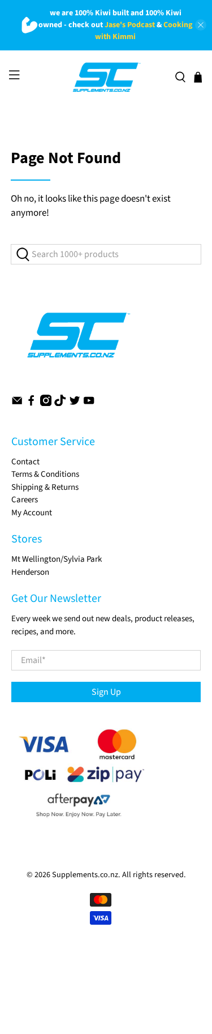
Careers (24, 500)
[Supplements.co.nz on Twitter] (74, 403)
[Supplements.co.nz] (106, 77)
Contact (25, 462)
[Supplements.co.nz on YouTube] (88, 403)
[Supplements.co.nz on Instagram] (45, 403)
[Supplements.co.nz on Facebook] (31, 403)
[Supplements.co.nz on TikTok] (60, 403)
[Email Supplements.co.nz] (17, 403)
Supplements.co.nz (85, 875)
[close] (200, 25)
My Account (31, 513)
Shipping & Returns (45, 487)
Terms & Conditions (45, 474)
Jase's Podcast (130, 25)
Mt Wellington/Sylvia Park (56, 559)
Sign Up (106, 692)
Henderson (30, 572)
